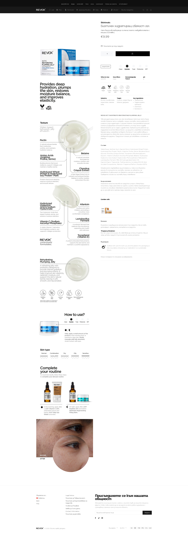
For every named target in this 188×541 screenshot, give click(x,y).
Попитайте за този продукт (113, 46)
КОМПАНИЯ (99, 4)
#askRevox (65, 4)
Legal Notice (70, 495)
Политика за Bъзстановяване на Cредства (76, 502)
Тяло (86, 4)
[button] (113, 528)
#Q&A (73, 4)
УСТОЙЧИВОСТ (123, 4)
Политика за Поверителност (75, 498)
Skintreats (105, 23)
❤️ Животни (40, 498)
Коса (92, 4)
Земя (37, 501)
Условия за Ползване (72, 506)
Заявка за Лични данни (73, 508)
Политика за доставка (73, 514)
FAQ (37, 503)
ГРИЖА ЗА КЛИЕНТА (111, 4)
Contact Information (72, 511)
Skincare (80, 4)
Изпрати (147, 512)
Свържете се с (41, 495)
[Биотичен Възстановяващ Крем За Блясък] (106, 208)
